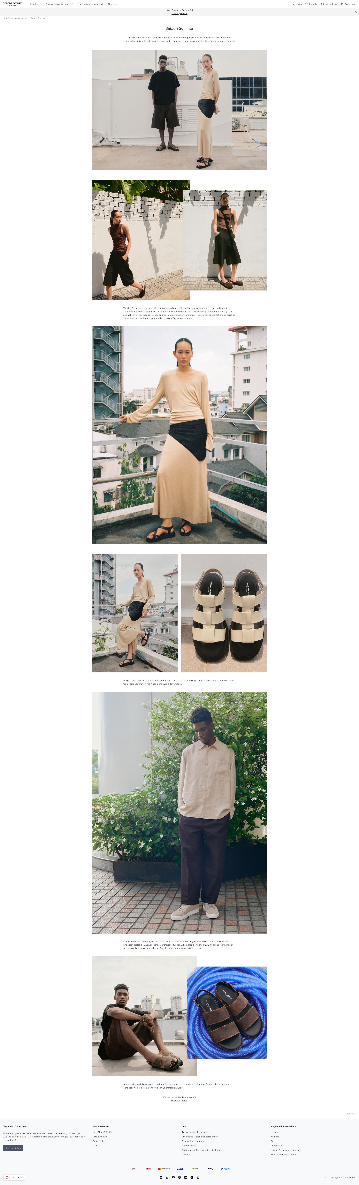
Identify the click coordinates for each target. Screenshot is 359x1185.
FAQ (95, 1145)
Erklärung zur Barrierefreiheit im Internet (202, 1150)
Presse (274, 1141)
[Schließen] (356, 12)
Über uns (275, 1132)
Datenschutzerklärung (193, 1141)
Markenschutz (189, 1145)
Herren (183, 13)
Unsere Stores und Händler (285, 1150)
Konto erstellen (13, 1148)
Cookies (186, 1154)
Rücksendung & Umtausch (195, 1132)
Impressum (276, 1145)
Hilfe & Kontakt (100, 1136)
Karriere (275, 1136)
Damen (175, 13)
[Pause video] (263, 329)
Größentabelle (100, 1141)
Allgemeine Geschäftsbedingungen (200, 1136)
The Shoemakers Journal (284, 1154)
